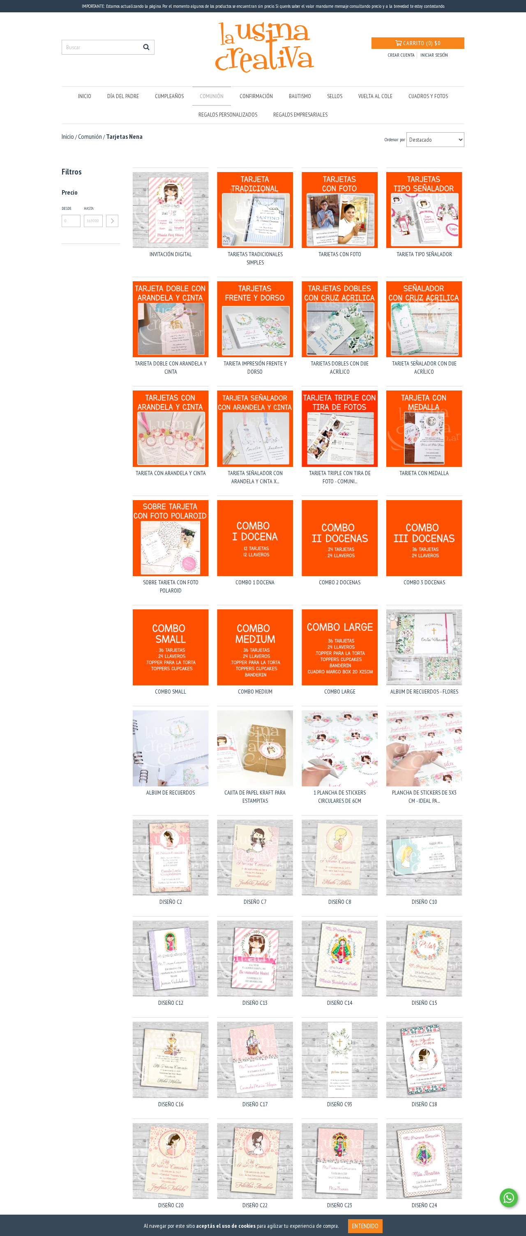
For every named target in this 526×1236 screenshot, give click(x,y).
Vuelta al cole (375, 96)
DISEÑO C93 (339, 1104)
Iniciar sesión (434, 55)
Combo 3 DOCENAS (424, 582)
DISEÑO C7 (255, 901)
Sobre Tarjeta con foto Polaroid (170, 586)
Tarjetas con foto (339, 254)
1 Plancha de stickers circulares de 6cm (340, 796)
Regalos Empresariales (300, 114)
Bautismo (300, 96)
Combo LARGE (339, 691)
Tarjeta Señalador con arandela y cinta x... (255, 477)
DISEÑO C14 (339, 1002)
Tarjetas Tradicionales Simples (255, 258)
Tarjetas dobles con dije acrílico (340, 367)
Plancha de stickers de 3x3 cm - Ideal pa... (424, 796)
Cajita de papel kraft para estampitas (255, 796)
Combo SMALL (170, 691)
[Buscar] (146, 47)
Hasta (89, 208)
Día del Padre (123, 96)
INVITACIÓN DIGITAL (171, 254)
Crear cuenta (401, 55)
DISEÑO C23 (339, 1205)
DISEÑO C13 (255, 1002)
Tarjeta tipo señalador (424, 254)
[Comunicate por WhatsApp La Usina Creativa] (509, 1197)
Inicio (84, 96)
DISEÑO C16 (170, 1104)
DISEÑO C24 (424, 1205)
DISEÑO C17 (255, 1104)
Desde (67, 208)
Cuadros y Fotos (428, 96)
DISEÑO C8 (339, 901)
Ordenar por (395, 139)
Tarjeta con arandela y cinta (171, 473)
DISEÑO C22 (255, 1205)
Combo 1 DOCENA (255, 582)
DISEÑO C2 (170, 901)
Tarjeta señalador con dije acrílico (424, 367)
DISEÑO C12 (170, 1002)
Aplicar (112, 221)
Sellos (334, 96)
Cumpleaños (169, 96)
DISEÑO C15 (424, 1002)
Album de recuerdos (170, 792)
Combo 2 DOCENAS (339, 582)
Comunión (212, 96)
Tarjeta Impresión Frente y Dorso (255, 367)
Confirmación (256, 96)
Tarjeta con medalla (424, 473)
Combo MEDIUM (255, 691)
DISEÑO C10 (424, 901)
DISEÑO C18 (424, 1104)
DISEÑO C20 (170, 1205)
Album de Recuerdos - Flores (424, 691)
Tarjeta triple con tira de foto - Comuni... (340, 477)
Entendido (365, 1226)
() (422, 43)
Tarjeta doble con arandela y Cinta (171, 367)
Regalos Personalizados (227, 114)
